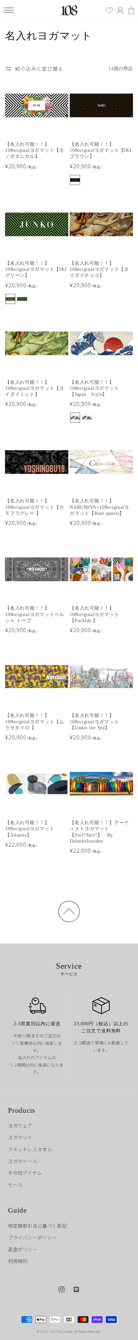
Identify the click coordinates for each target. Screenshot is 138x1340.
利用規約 (17, 1261)
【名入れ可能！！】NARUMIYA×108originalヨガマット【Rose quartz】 (99, 507)
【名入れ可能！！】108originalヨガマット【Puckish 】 (94, 614)
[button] (8, 10)
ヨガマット (20, 1137)
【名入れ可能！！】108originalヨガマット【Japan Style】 (94, 388)
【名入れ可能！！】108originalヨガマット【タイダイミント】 (34, 388)
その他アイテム (25, 1173)
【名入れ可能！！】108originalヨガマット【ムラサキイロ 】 (34, 721)
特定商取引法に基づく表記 (37, 1226)
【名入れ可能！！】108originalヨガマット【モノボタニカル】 (34, 150)
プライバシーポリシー (32, 1237)
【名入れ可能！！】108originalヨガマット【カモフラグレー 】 (34, 507)
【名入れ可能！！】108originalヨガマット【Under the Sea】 (94, 721)
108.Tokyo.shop (61, 1331)
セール (15, 1184)
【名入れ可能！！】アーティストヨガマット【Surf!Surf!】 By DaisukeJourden (99, 832)
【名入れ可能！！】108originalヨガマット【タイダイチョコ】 (99, 269)
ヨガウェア (20, 1125)
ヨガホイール (23, 1161)
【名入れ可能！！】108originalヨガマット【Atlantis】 (29, 829)
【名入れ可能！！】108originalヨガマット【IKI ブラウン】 (101, 150)
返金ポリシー (23, 1249)
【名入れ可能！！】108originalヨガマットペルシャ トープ (34, 614)
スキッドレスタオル (30, 1149)
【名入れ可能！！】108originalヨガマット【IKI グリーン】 (36, 269)
